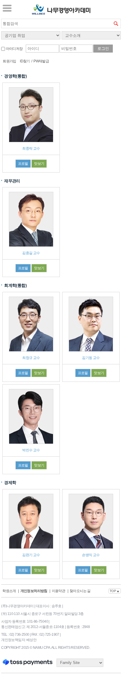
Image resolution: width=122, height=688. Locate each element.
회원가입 (9, 61)
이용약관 (58, 591)
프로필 (23, 164)
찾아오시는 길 (80, 591)
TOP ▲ (115, 591)
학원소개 (9, 591)
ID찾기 (25, 61)
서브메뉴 (7, 8)
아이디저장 (14, 49)
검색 (116, 23)
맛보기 (39, 164)
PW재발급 (41, 61)
